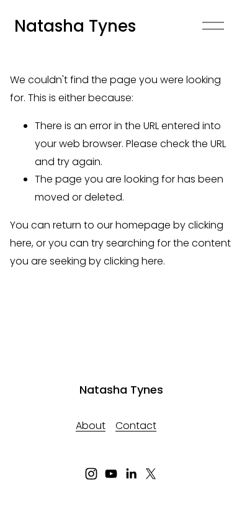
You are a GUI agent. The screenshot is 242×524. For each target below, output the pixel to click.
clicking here (133, 261)
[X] (151, 474)
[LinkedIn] (131, 474)
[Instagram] (91, 474)
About (90, 425)
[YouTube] (111, 474)
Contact (135, 425)
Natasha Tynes (75, 26)
